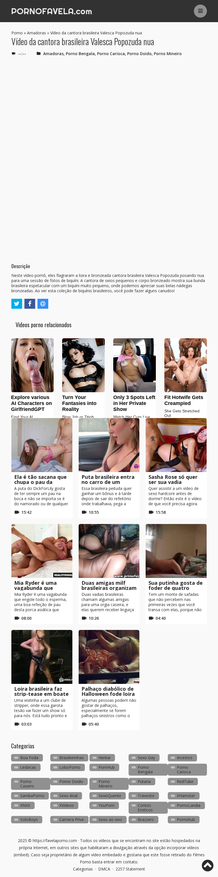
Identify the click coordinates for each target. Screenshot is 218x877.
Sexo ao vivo (110, 819)
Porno (17, 33)
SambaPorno (32, 795)
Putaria (144, 781)
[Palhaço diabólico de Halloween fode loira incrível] (109, 657)
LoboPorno (69, 767)
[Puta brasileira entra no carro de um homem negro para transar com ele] (109, 445)
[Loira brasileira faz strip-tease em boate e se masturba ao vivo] (41, 657)
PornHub (106, 767)
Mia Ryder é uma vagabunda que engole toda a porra (40, 587)
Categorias (83, 869)
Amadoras (36, 33)
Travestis (146, 795)
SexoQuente (109, 795)
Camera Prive (71, 819)
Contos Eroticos (145, 808)
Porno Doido (139, 53)
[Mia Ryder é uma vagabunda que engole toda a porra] (41, 551)
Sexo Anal (68, 795)
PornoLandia (188, 805)
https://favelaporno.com (55, 840)
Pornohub (186, 819)
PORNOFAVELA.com (51, 11)
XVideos (66, 805)
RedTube (185, 781)
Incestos (184, 757)
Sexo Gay (146, 757)
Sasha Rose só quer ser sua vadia (173, 479)
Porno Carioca (111, 53)
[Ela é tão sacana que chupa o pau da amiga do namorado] (41, 445)
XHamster (186, 795)
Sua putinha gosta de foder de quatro (175, 585)
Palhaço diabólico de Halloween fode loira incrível (108, 693)
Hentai (104, 757)
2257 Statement (130, 869)
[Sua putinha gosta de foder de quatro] (176, 551)
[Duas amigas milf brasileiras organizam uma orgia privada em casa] (109, 551)
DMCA (104, 869)
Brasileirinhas (71, 757)
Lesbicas (28, 767)
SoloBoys (29, 819)
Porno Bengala (80, 53)
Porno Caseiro (27, 784)
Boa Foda (29, 757)
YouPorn (106, 805)
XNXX (25, 805)
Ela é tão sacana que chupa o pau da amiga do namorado (40, 481)
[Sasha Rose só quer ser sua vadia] (176, 445)
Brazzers (146, 819)
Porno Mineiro (168, 53)
